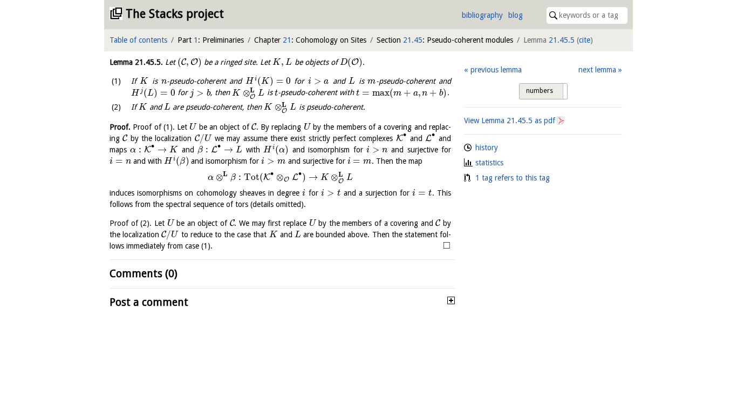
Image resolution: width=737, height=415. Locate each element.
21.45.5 (562, 40)
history (486, 147)
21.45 (412, 40)
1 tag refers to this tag (512, 177)
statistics (489, 162)
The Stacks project (175, 14)
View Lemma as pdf (509, 120)
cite (584, 40)
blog (515, 15)
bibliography (482, 15)
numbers (539, 91)
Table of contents (138, 40)
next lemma (597, 69)
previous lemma (495, 69)
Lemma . (136, 62)
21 (287, 40)
